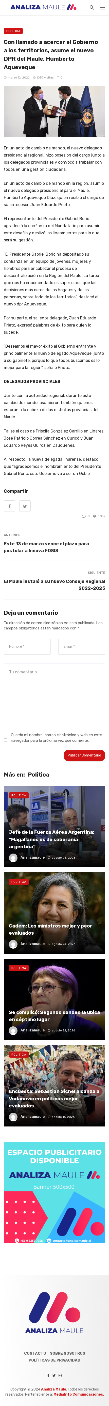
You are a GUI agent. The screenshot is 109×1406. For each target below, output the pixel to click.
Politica (13, 31)
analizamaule (33, 857)
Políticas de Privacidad (54, 1360)
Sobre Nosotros (67, 1353)
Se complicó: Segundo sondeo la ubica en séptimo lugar (54, 1016)
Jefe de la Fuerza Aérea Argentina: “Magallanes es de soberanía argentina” (51, 839)
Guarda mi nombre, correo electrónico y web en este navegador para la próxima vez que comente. (56, 738)
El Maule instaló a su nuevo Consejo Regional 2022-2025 (54, 585)
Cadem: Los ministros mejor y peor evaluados (50, 929)
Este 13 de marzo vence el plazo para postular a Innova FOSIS (46, 547)
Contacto (35, 1353)
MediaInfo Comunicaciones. (78, 1394)
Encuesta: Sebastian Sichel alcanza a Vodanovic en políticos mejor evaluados (54, 1098)
